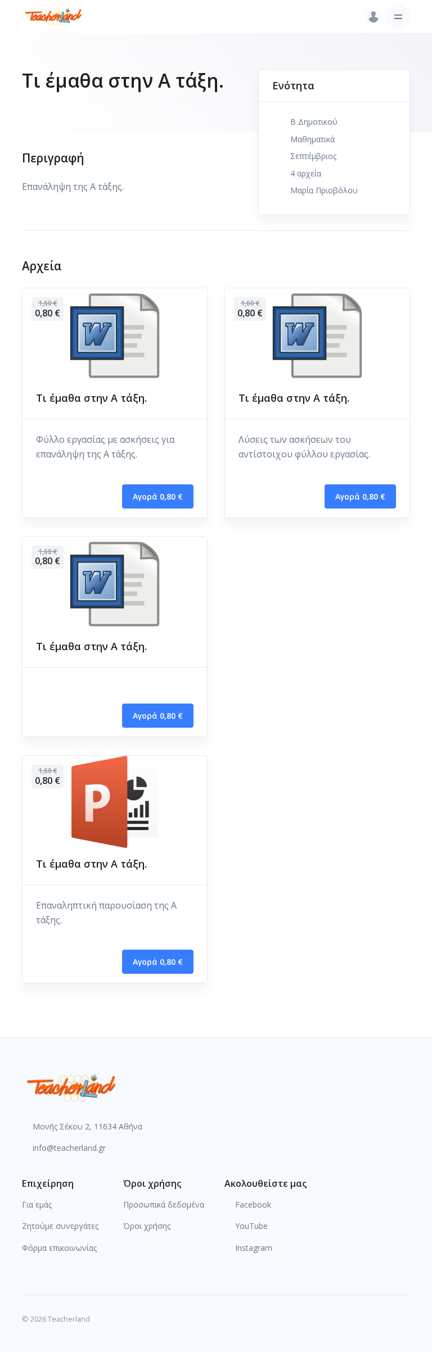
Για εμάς (37, 1204)
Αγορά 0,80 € (158, 496)
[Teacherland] (53, 16)
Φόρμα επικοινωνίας (59, 1247)
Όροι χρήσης (146, 1226)
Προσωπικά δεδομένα (163, 1204)
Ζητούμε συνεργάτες (60, 1226)
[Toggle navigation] (398, 16)
